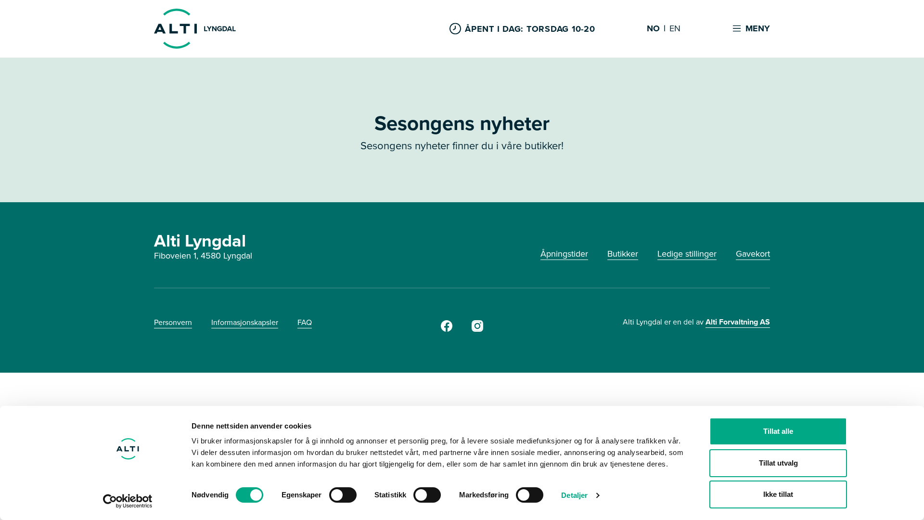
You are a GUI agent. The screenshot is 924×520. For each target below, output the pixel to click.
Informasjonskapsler (244, 322)
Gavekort (753, 253)
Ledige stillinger (687, 253)
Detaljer (574, 495)
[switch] (343, 495)
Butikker (622, 253)
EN (674, 29)
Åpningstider (564, 253)
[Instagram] (477, 329)
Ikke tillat (778, 494)
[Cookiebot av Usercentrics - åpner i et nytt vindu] (128, 501)
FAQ (304, 322)
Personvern (173, 322)
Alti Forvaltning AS (738, 321)
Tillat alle (778, 431)
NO (653, 29)
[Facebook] (446, 329)
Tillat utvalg (778, 463)
